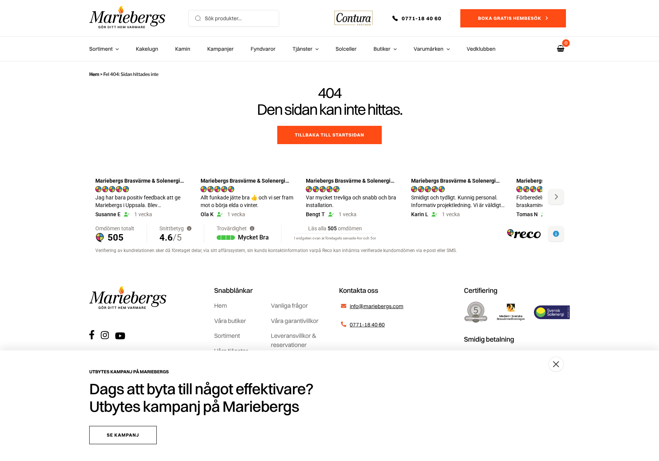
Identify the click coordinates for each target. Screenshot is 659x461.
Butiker (382, 48)
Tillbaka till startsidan (329, 135)
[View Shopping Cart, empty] (560, 49)
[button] (422, 18)
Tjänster (303, 48)
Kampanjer (220, 48)
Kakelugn (147, 48)
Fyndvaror (263, 48)
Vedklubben (481, 48)
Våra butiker (230, 320)
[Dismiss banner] (556, 364)
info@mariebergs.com (376, 306)
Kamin (182, 48)
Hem (94, 74)
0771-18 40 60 (367, 324)
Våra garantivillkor (294, 320)
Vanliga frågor (289, 305)
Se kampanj (123, 435)
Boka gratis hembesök (509, 18)
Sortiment (101, 48)
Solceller (346, 48)
